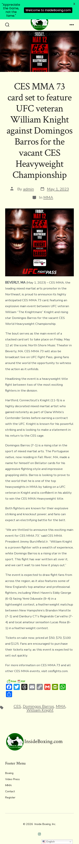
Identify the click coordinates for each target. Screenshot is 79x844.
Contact (10, 791)
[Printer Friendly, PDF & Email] (16, 681)
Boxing (9, 773)
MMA (48, 197)
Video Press (12, 779)
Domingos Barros (38, 706)
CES (17, 706)
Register (10, 797)
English (50, 841)
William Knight (39, 710)
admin (28, 189)
